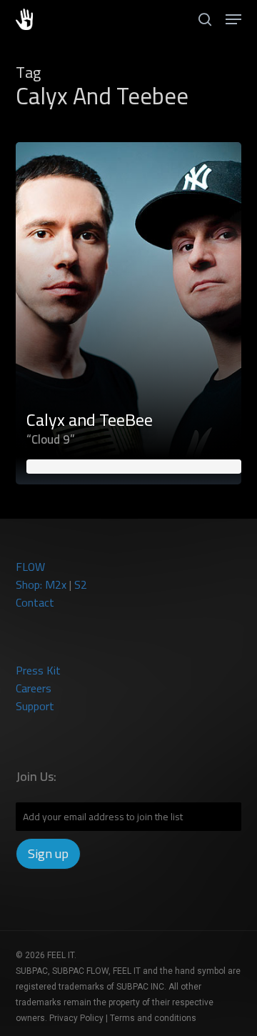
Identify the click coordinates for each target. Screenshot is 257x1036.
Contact (35, 602)
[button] (233, 19)
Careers (33, 688)
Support (35, 706)
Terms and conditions (153, 1018)
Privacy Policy (76, 1018)
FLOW (30, 566)
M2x (55, 584)
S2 (80, 584)
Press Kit (38, 670)
